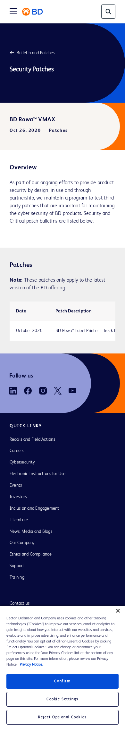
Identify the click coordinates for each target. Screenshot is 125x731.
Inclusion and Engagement (34, 508)
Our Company (22, 542)
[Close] (118, 611)
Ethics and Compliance (31, 554)
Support (17, 566)
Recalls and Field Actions (32, 439)
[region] (62, 668)
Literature (19, 520)
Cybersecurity (22, 462)
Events (16, 485)
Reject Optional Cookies (62, 717)
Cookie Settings (62, 699)
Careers (17, 450)
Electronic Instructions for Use (37, 474)
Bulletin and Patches (36, 53)
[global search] (108, 11)
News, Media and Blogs (31, 531)
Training (17, 577)
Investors (18, 497)
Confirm (62, 681)
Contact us (19, 603)
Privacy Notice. (31, 665)
